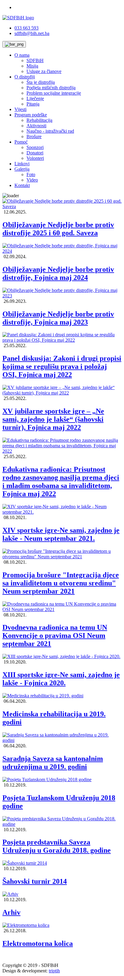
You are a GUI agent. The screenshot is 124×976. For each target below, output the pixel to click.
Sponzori (35, 147)
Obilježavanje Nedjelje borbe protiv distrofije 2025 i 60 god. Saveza (58, 229)
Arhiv (11, 912)
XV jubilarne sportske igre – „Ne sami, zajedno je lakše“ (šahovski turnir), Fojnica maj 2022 (53, 419)
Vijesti (20, 109)
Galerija (21, 169)
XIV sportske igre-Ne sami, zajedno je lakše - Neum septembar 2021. (60, 534)
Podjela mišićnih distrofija (51, 87)
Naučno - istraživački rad (50, 131)
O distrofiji (24, 76)
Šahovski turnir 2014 (34, 881)
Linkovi (21, 163)
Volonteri (35, 158)
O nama (21, 55)
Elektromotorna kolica (37, 943)
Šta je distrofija (40, 82)
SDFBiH (35, 60)
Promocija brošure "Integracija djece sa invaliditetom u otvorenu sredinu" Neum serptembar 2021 (60, 583)
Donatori (34, 152)
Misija (32, 65)
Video (32, 179)
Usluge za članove (43, 71)
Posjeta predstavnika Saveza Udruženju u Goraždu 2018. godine (56, 846)
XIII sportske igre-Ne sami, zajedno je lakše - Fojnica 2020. (61, 679)
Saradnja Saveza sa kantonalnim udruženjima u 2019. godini (52, 763)
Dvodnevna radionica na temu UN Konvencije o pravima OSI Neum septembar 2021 (54, 635)
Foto (30, 174)
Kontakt (22, 185)
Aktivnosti (36, 125)
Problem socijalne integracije (53, 93)
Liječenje (35, 98)
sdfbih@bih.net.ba (31, 33)
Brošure (34, 136)
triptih (54, 970)
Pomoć (21, 141)
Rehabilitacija (39, 120)
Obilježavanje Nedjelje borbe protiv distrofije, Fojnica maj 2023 (58, 318)
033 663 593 (26, 27)
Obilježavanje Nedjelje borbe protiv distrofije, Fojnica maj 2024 (58, 273)
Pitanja (32, 103)
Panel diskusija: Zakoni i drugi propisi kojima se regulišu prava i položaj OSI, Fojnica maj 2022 (61, 366)
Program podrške (30, 114)
